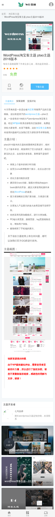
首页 (4, 13)
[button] (51, 4)
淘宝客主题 (14, 13)
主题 (27, 515)
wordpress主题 (32, 113)
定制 (45, 515)
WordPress (19, 191)
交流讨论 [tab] (31, 100)
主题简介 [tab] (9, 101)
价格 (5, 74)
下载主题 (39, 86)
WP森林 (16, 123)
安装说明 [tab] (20, 100)
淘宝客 (31, 109)
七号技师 (19, 411)
